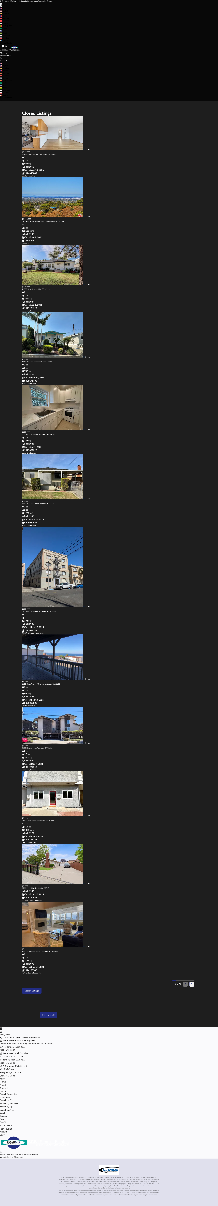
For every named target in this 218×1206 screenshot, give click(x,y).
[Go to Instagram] (1, 6)
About (2, 53)
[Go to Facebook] (1, 4)
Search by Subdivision (10, 1103)
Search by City (6, 1100)
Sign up (3, 43)
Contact (3, 61)
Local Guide (5, 1097)
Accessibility (6, 1125)
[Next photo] (193, 133)
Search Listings (32, 990)
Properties (4, 55)
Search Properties (8, 1094)
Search (3, 1091)
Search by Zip (6, 1106)
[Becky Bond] (34, 1148)
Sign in (9, 43)
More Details (48, 1015)
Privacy (3, 1116)
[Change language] (2, 8)
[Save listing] (84, 149)
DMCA (3, 1122)
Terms (3, 1119)
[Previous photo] (25, 133)
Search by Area (7, 1110)
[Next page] (191, 984)
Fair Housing (6, 1128)
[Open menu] (1, 100)
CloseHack (18, 1157)
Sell (1, 58)
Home (3, 1081)
